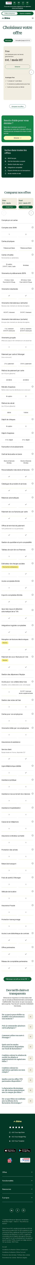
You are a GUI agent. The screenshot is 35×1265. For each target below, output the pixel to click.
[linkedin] (11, 1210)
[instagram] (23, 1210)
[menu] (32, 18)
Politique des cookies (23, 1255)
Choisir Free (9, 207)
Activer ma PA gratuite (17, 8)
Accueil (4, 1247)
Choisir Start (25, 207)
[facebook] (17, 1210)
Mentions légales (22, 1257)
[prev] (3, 213)
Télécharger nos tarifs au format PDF (17, 979)
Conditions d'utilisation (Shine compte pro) (15, 1249)
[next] (31, 72)
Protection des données (9, 1255)
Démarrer (17, 138)
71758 (13, 1240)
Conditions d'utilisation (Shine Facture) (13, 1252)
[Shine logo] (17, 1121)
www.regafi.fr (6, 1238)
